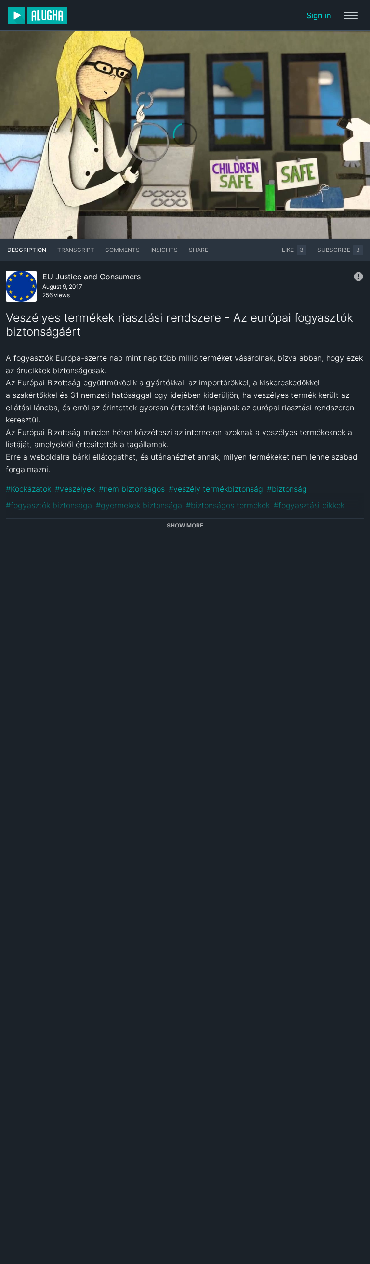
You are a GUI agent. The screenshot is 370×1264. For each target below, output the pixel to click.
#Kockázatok (28, 489)
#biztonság (287, 489)
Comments (122, 249)
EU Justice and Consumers (91, 276)
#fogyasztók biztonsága (49, 505)
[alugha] (37, 15)
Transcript (75, 249)
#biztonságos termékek (228, 505)
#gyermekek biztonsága (139, 505)
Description (26, 249)
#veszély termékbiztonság (216, 489)
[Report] (358, 276)
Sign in (318, 15)
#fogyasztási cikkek (309, 505)
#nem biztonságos (132, 489)
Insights (164, 249)
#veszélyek (75, 489)
